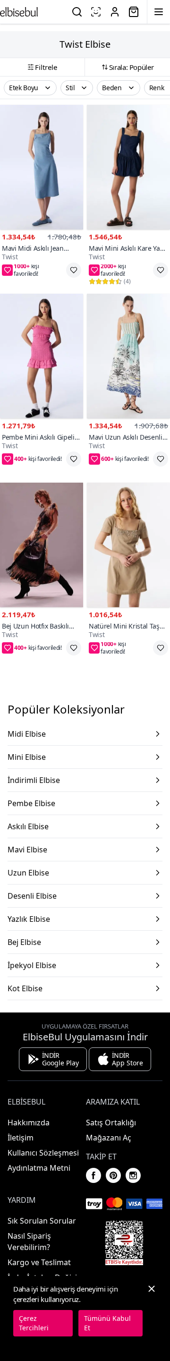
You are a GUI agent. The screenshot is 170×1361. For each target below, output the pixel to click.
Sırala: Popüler (131, 67)
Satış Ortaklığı (111, 1122)
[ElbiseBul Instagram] (133, 1175)
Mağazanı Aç (108, 1137)
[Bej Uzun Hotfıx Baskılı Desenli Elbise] (41, 545)
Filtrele (46, 67)
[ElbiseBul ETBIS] (124, 1243)
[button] (30, 87)
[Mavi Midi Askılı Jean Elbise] (41, 167)
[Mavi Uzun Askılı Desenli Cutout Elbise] (128, 356)
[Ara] (77, 12)
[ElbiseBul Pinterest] (113, 1175)
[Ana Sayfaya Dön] (19, 12)
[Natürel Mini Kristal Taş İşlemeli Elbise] (128, 545)
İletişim (21, 1137)
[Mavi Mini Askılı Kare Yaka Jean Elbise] (128, 167)
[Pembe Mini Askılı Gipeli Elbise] (41, 356)
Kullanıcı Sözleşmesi (43, 1153)
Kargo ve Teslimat (39, 1262)
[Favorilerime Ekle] (73, 270)
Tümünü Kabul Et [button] (107, 1323)
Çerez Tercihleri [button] (34, 1323)
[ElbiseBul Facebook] (93, 1175)
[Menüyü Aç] (158, 12)
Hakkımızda (29, 1122)
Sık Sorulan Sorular (42, 1221)
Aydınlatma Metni (39, 1168)
